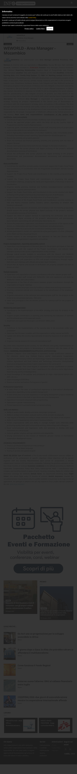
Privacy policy (29, 28)
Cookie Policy (32, 17)
